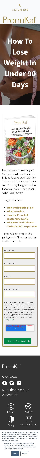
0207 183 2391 (20, 9)
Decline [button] (24, 453)
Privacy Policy (9, 319)
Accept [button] (15, 453)
